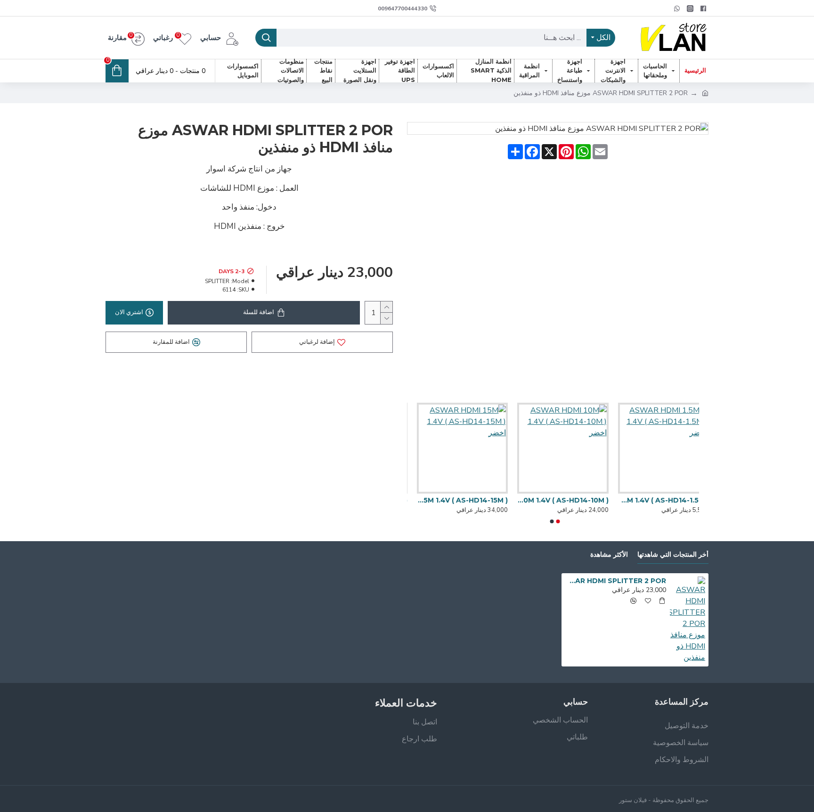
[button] (558, 521)
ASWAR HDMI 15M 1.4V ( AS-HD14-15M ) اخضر (452, 500)
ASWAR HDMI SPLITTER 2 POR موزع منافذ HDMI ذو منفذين (616, 581)
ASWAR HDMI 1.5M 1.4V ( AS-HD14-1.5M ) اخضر (653, 500)
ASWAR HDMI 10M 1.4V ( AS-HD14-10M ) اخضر (552, 500)
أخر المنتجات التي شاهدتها (672, 555)
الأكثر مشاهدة (609, 555)
